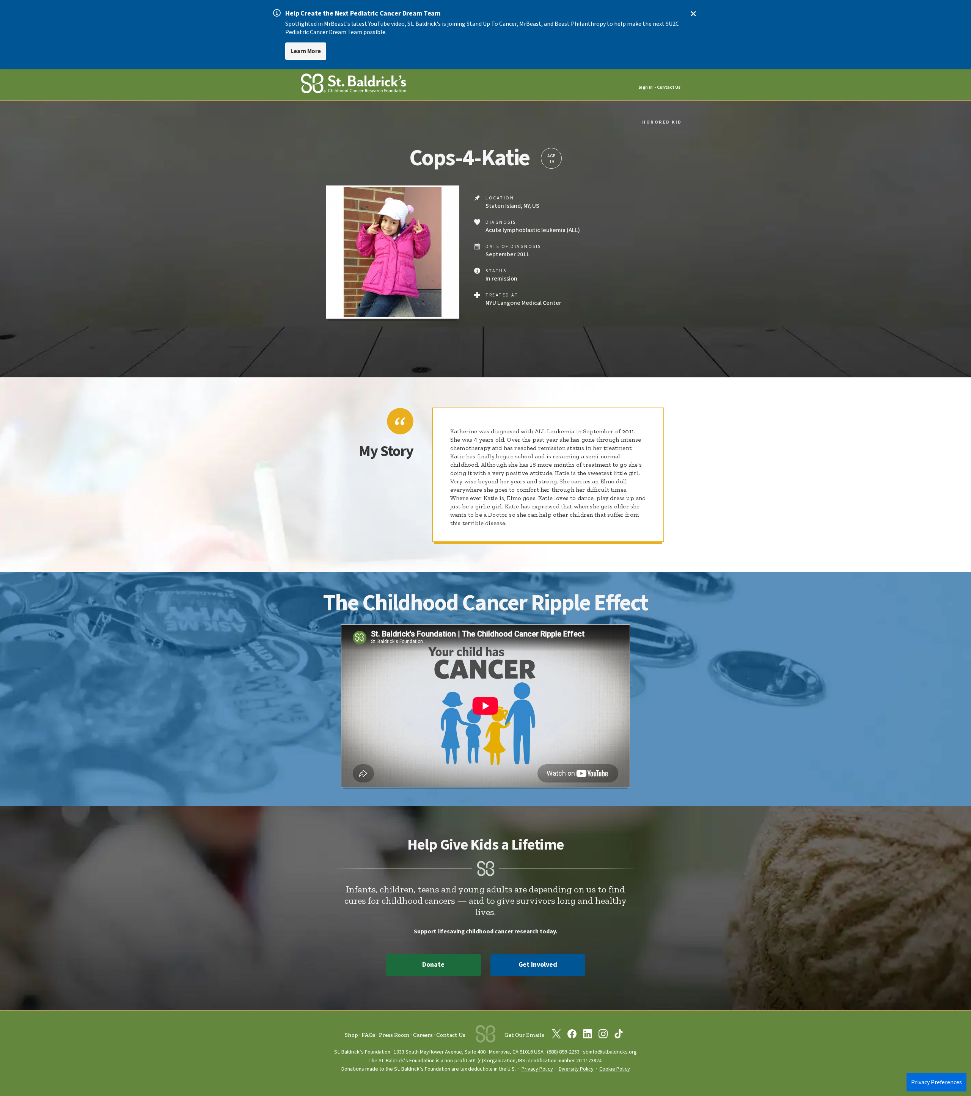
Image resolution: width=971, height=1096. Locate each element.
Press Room (394, 1035)
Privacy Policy (537, 1069)
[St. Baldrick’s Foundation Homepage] (353, 84)
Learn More (306, 51)
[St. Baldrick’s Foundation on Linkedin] (587, 1035)
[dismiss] (693, 13)
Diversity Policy (576, 1069)
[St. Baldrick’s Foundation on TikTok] (618, 1035)
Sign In (645, 87)
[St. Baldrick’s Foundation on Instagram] (603, 1035)
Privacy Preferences (936, 1082)
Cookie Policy (614, 1069)
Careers (423, 1035)
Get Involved (537, 964)
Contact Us (668, 87)
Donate (433, 964)
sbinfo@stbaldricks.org (610, 1052)
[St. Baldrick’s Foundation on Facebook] (572, 1035)
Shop (351, 1035)
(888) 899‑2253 (563, 1052)
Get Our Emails (524, 1035)
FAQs (368, 1035)
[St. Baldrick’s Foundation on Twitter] (556, 1035)
